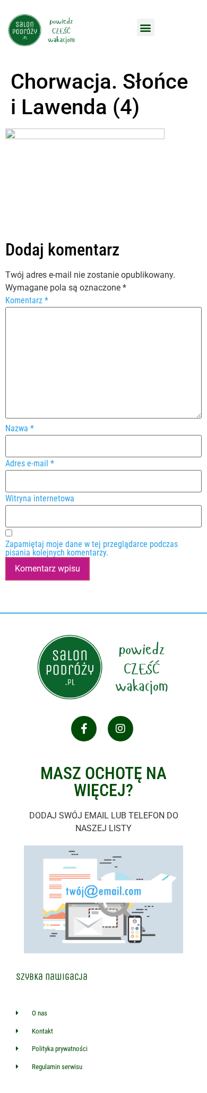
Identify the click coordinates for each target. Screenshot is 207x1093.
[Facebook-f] (84, 728)
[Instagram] (120, 728)
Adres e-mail (29, 463)
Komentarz (26, 300)
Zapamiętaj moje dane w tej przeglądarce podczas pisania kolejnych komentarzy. (91, 548)
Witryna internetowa (39, 498)
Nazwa (19, 428)
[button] (145, 27)
